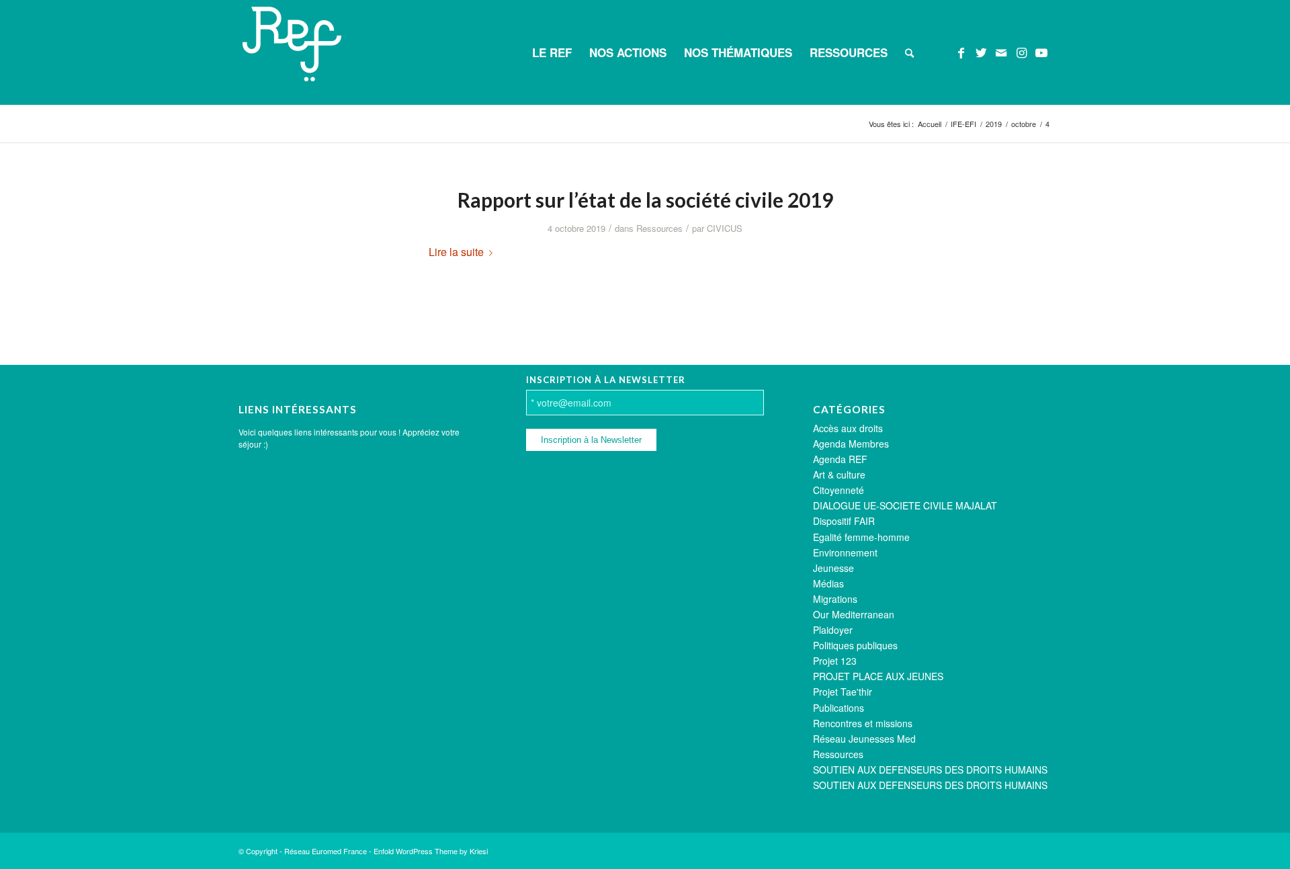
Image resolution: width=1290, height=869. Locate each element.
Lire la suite (456, 251)
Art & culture (839, 474)
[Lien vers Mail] (1001, 52)
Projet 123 (835, 660)
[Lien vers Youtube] (1041, 52)
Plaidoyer (833, 629)
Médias (828, 583)
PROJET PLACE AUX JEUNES (878, 676)
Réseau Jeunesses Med (864, 738)
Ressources (659, 228)
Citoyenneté (838, 490)
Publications (838, 707)
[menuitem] (551, 52)
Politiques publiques (855, 645)
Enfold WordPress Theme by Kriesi (431, 850)
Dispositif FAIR (844, 521)
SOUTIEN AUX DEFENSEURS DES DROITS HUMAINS (930, 769)
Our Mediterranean (853, 614)
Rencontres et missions (862, 723)
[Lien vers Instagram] (1021, 52)
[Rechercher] (909, 52)
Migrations (835, 599)
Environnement (845, 552)
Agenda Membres (851, 443)
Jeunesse (833, 568)
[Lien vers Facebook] (961, 52)
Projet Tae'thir (842, 691)
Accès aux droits (848, 428)
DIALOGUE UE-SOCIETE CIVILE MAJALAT (905, 505)
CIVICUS (724, 228)
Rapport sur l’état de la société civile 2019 (645, 200)
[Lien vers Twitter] (981, 52)
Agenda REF (840, 459)
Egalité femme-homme (861, 537)
